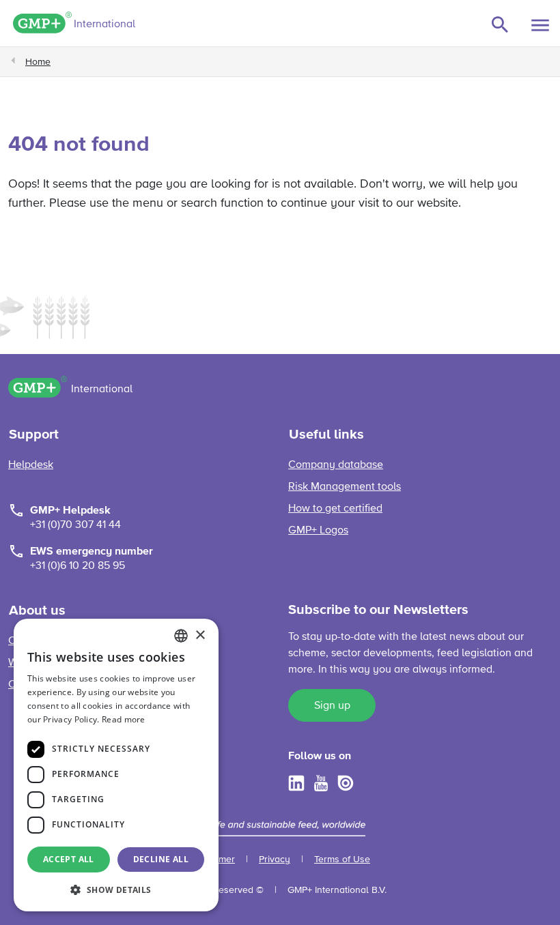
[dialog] (116, 765)
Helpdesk (30, 465)
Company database (335, 465)
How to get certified (335, 508)
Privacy (274, 859)
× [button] (200, 635)
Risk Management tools (344, 487)
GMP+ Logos (318, 530)
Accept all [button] (68, 859)
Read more (123, 719)
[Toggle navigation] (540, 25)
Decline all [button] (160, 859)
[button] (116, 889)
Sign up (332, 706)
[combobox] (181, 636)
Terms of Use (342, 859)
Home (38, 62)
